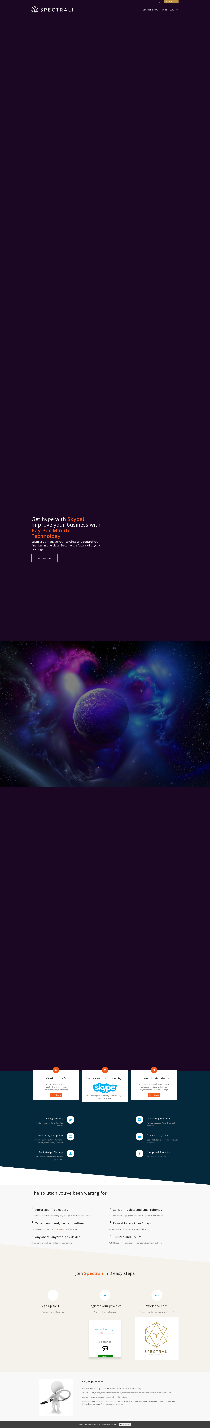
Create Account (171, 2)
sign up (58, 1229)
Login (159, 2)
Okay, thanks (125, 1424)
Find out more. (112, 1424)
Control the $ (56, 1078)
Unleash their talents (154, 1078)
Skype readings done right (105, 1078)
